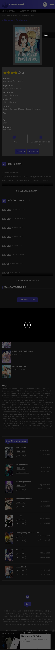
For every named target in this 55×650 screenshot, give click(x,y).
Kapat (46, 35)
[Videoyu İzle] (27, 325)
